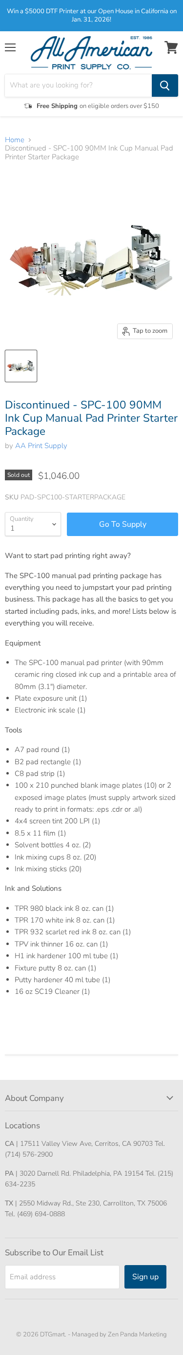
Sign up (145, 1276)
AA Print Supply (41, 446)
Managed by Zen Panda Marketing (119, 1334)
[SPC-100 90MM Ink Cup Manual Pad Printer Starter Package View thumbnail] (21, 366)
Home (14, 140)
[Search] (165, 85)
